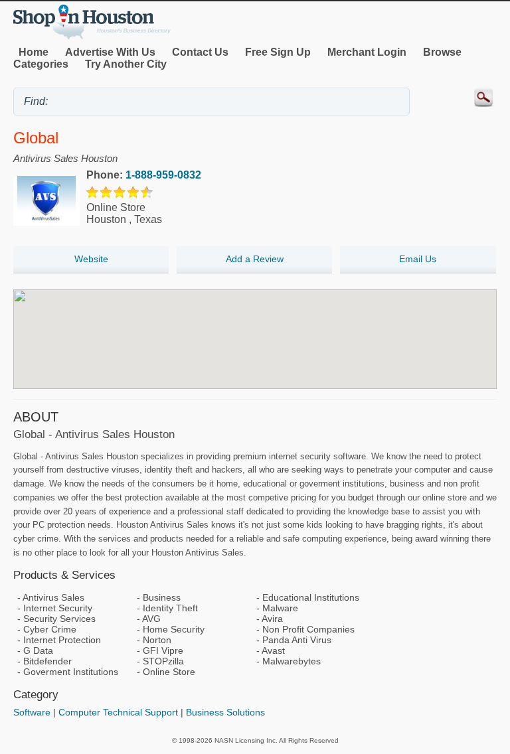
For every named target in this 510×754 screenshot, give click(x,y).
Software (31, 712)
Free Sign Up (278, 52)
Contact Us (200, 52)
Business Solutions (225, 712)
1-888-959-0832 (163, 175)
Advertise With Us (110, 52)
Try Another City (126, 64)
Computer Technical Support (118, 712)
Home (33, 52)
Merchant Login (366, 52)
